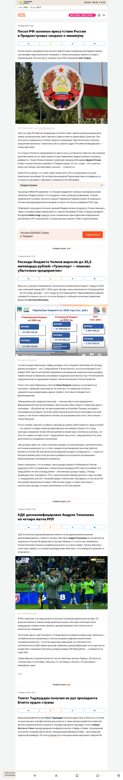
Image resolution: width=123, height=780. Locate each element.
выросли (22, 468)
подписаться (93, 234)
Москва (33, 7)
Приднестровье (28, 185)
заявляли (43, 192)
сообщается (54, 735)
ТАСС (44, 58)
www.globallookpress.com (47, 128)
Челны (20, 7)
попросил (81, 208)
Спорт (20, 674)
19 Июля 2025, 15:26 (25, 26)
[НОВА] (81, 15)
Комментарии (62, 248)
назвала (45, 215)
